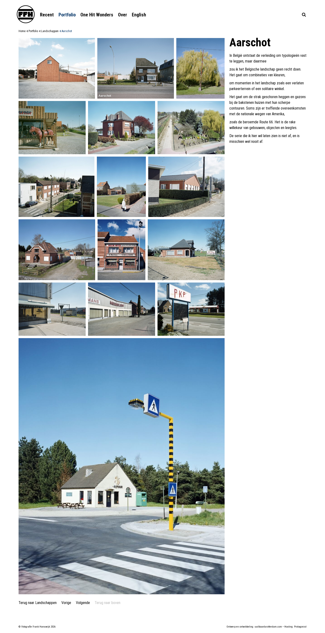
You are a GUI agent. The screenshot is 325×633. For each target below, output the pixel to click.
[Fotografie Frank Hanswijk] (25, 14)
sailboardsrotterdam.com (268, 626)
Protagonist (300, 626)
